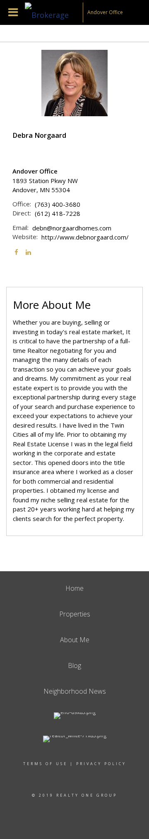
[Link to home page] (54, 12)
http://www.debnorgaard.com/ (85, 237)
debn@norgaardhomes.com (71, 228)
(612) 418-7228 (57, 213)
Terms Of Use (45, 763)
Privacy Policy (101, 763)
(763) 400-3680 (57, 204)
